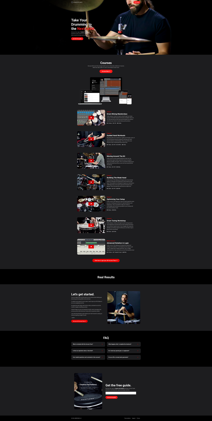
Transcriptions (127, 418)
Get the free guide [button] (77, 38)
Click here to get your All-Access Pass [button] (105, 260)
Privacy (138, 418)
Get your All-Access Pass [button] (79, 321)
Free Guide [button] (136, 2)
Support (133, 418)
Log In (131, 2)
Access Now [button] (105, 71)
